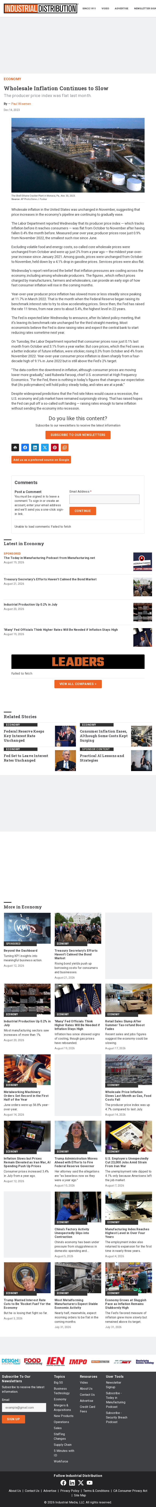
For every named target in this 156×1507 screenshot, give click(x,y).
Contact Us (32, 1491)
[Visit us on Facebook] (63, 1483)
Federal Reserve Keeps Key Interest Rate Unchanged (24, 736)
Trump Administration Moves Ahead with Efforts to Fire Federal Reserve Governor (76, 1162)
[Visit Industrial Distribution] (100, 1361)
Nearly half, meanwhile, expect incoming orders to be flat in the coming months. (76, 1317)
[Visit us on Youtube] (89, 1483)
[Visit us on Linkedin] (72, 1483)
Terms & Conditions (96, 1491)
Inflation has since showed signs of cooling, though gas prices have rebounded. (77, 1038)
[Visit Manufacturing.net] (122, 1361)
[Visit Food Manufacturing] (33, 1361)
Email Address (80, 491)
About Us (15, 1491)
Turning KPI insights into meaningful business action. (23, 958)
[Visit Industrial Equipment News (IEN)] (55, 1361)
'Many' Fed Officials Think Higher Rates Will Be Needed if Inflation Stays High (61, 630)
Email (5, 1399)
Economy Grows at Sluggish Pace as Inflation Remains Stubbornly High (125, 1304)
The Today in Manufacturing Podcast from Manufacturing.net (49, 558)
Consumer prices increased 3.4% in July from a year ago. (26, 1174)
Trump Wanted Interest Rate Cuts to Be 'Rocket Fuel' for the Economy (27, 1304)
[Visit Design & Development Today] (11, 1361)
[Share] (25, 447)
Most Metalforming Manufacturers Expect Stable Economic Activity (76, 1304)
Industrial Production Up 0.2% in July (30, 604)
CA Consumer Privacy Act (130, 1491)
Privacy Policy (69, 1491)
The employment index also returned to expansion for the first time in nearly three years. (128, 1246)
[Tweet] (45, 447)
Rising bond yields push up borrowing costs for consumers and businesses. (76, 968)
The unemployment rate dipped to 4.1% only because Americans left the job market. (128, 1176)
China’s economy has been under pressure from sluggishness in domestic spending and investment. (77, 1246)
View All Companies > (78, 684)
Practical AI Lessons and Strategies (102, 758)
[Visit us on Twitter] (81, 1483)
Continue (83, 511)
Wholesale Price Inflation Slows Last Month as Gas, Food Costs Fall (128, 1095)
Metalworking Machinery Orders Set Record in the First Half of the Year (26, 1095)
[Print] (15, 447)
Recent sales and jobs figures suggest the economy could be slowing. (126, 1038)
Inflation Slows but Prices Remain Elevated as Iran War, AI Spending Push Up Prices (27, 1162)
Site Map (80, 1495)
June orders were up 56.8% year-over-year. (26, 1107)
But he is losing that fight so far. (26, 1313)
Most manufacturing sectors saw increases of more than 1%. (26, 1033)
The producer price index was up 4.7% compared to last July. (127, 1107)
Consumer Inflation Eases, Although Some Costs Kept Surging (104, 736)
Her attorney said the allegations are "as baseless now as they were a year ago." (77, 1176)
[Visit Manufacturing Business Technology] (145, 1361)
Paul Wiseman (21, 104)
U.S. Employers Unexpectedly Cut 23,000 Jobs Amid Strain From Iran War (126, 1162)
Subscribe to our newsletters (78, 435)
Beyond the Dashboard (20, 950)
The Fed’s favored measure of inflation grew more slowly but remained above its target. (126, 1317)
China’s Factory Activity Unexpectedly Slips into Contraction (72, 1233)
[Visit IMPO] (78, 1361)
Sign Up (13, 1419)
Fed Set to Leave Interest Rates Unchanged (26, 758)
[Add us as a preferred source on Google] (64, 447)
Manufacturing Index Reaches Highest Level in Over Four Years (127, 1233)
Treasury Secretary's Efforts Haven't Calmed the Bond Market (50, 579)
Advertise (49, 1491)
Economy (12, 79)
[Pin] (55, 447)
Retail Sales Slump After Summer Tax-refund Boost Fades (125, 1025)
